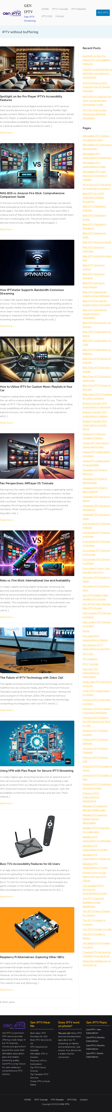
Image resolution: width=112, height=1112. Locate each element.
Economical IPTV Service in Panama (96, 543)
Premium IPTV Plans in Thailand (95, 750)
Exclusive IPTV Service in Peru (96, 588)
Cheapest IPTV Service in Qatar (96, 516)
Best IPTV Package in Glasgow (94, 208)
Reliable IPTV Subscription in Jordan (95, 848)
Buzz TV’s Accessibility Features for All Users (30, 864)
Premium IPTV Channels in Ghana (96, 702)
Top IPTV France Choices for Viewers (96, 913)
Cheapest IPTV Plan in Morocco (95, 472)
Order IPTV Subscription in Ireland (96, 693)
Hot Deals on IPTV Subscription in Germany (96, 647)
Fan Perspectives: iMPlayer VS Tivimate (26, 483)
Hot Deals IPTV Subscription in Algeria (95, 638)
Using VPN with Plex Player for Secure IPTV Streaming (36, 770)
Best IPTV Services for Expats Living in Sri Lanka (96, 303)
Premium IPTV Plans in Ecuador (95, 732)
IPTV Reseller (78, 9)
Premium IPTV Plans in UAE (95, 759)
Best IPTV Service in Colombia (94, 249)
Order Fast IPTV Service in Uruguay (97, 684)
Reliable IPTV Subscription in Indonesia (96, 839)
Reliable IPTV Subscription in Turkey (95, 866)
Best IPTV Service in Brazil (97, 242)
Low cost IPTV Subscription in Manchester (91, 673)
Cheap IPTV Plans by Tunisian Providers (94, 436)
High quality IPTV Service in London (97, 624)
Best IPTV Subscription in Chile (97, 342)
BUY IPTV (103, 12)
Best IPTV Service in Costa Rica (97, 258)
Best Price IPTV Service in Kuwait (97, 369)
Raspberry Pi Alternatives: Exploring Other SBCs (32, 957)
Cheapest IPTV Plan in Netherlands (95, 481)
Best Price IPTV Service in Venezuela (97, 378)
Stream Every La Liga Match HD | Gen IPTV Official (94, 876)
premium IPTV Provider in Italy (97, 777)
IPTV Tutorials (60, 9)
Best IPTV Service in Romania (94, 276)
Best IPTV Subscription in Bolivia (97, 334)
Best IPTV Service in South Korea (94, 285)
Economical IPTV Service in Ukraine (96, 561)
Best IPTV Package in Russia (94, 217)
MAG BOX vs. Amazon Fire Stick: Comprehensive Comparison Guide (97, 100)
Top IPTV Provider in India (97, 929)
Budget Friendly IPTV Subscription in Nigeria (95, 414)
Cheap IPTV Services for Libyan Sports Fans (96, 445)
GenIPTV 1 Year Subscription (93, 1031)
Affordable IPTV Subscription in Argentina (97, 156)
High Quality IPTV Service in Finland (97, 615)
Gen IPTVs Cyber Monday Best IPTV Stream (97, 606)
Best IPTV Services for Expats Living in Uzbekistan (95, 314)
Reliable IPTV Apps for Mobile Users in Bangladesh (95, 819)
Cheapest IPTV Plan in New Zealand (95, 490)
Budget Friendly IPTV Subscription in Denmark (96, 405)
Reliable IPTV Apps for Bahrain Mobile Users (95, 808)
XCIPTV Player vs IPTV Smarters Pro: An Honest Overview (96, 87)
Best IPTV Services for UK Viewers (97, 324)
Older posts (8, 1002)
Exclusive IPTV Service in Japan (96, 579)
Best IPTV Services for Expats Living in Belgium (96, 294)
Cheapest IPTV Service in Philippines (96, 507)
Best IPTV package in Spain (94, 235)
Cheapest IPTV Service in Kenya (96, 498)
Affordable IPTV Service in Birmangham (97, 147)
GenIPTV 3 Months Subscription (95, 1047)
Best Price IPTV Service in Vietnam (97, 387)
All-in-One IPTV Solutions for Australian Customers (97, 186)
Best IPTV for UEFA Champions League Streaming (93, 197)
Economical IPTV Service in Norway (96, 534)
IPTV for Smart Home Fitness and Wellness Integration (94, 114)
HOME (45, 9)
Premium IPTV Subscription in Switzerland (91, 797)
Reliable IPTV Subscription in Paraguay (96, 857)
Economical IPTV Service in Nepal (96, 525)
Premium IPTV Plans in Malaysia (95, 741)
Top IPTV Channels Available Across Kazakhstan (93, 902)
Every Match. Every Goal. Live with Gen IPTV (96, 570)
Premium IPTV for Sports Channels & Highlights (97, 711)
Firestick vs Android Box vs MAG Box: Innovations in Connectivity (97, 73)
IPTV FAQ (47, 16)
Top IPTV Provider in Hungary (94, 922)
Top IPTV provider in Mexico (94, 936)
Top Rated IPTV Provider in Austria (96, 945)
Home (86, 631)
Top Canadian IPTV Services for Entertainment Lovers (95, 889)
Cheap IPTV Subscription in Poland (96, 454)
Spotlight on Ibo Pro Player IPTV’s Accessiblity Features (96, 60)
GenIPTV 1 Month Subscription (94, 1055)
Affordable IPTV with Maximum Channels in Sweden (95, 175)
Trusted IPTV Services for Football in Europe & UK (97, 954)
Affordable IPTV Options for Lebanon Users (96, 138)
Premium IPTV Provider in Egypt (97, 768)
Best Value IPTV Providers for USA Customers (97, 396)
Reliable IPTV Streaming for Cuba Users (96, 830)
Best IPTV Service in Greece (94, 267)
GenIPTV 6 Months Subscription (95, 1039)
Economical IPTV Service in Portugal (96, 552)
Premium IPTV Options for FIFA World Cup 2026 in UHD (96, 721)
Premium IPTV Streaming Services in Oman (97, 786)
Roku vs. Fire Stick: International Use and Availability (35, 580)
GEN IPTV (64, 1104)
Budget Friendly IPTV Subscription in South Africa (95, 425)
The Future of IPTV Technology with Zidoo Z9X (31, 677)
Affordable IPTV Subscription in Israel (94, 165)
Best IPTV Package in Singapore (94, 226)
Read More (6, 132)
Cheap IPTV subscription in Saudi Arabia (96, 463)
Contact (59, 16)
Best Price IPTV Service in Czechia (97, 360)
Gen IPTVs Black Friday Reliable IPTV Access (95, 597)
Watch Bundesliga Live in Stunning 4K (97, 963)
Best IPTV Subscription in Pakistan (97, 351)
